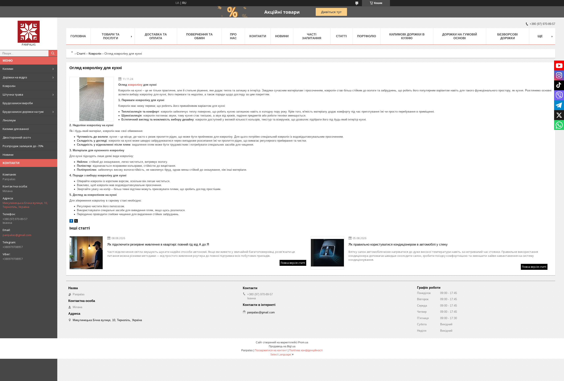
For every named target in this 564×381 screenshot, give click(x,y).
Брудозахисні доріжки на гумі (23, 112)
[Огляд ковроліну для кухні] (91, 99)
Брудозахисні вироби (18, 103)
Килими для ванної (16, 129)
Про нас (233, 36)
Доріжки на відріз (15, 77)
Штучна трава (13, 94)
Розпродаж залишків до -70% (23, 146)
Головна (78, 36)
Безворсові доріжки (507, 36)
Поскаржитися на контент (271, 350)
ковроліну (135, 84)
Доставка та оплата (156, 36)
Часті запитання (311, 36)
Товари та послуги (110, 36)
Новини (8, 155)
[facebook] (71, 221)
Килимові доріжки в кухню (407, 36)
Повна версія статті (293, 263)
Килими (8, 69)
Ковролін (9, 86)
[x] (76, 221)
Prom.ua (303, 342)
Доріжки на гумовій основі (459, 36)
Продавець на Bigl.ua (282, 346)
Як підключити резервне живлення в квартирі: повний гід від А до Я (158, 244)
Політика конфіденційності (306, 350)
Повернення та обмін (199, 36)
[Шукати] (52, 53)
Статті (341, 36)
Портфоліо (366, 36)
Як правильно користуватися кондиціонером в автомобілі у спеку (398, 244)
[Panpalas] (28, 32)
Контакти (257, 36)
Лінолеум (9, 120)
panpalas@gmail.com (17, 235)
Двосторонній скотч (17, 137)
